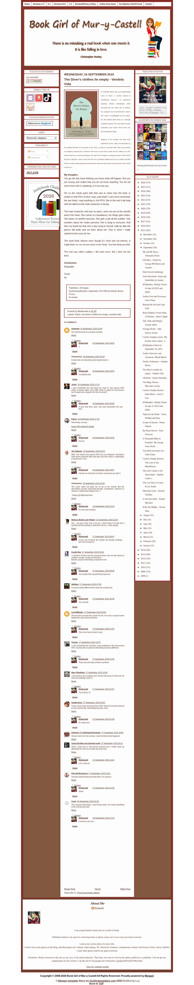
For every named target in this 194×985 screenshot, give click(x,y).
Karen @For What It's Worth (82, 427)
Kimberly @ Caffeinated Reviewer (86, 733)
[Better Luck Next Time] (153, 131)
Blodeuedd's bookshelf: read (152, 120)
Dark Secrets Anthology (153, 272)
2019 (143, 213)
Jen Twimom (76, 451)
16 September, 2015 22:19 (103, 506)
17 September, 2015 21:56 (103, 659)
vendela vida (115, 314)
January (147, 545)
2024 (143, 191)
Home (27, 4)
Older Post (125, 889)
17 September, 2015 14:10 (89, 642)
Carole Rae (76, 552)
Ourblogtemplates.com (103, 981)
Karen (74, 419)
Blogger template (68, 981)
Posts (32, 151)
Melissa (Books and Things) (83, 520)
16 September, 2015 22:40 (107, 520)
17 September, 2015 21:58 (103, 719)
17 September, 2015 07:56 (90, 584)
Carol (73, 801)
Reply (73, 335)
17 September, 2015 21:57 (103, 689)
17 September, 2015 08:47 (103, 537)
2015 (143, 230)
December (148, 234)
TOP (101, 983)
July (145, 519)
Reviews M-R (60, 4)
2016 (143, 226)
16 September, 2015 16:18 (94, 357)
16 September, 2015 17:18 (88, 419)
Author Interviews (107, 4)
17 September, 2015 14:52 (96, 673)
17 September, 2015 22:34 (103, 760)
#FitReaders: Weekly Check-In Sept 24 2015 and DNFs (155, 288)
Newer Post (69, 889)
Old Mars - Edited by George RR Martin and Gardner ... (154, 264)
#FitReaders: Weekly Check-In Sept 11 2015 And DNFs (155, 406)
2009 (143, 571)
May (145, 528)
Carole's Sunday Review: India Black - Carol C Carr (153, 394)
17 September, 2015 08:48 (103, 571)
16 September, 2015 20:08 (94, 483)
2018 (143, 217)
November (148, 239)
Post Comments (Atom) (88, 893)
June (145, 524)
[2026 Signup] (49, 226)
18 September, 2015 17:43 (103, 818)
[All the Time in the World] (153, 149)
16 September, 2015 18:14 (94, 451)
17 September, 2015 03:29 (93, 552)
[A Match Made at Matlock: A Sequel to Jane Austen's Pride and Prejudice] (159, 140)
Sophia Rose (76, 703)
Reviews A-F (39, 4)
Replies (77, 341)
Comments (35, 158)
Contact (148, 4)
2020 (143, 208)
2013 (143, 554)
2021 (143, 204)
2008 (143, 576)
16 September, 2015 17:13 (88, 385)
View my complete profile (97, 967)
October (147, 243)
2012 (143, 558)
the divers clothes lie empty (95, 314)
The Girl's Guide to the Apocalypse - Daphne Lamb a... (153, 475)
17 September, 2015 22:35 (103, 788)
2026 (143, 182)
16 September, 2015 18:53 (103, 343)
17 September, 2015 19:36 (112, 733)
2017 (143, 221)
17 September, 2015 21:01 (99, 773)
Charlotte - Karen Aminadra (155, 378)
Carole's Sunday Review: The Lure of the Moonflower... (153, 462)
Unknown (75, 329)
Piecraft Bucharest (79, 773)
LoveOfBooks (77, 612)
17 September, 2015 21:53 (103, 629)
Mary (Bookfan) (78, 673)
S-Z (70, 4)
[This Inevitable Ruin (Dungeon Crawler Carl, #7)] (141, 149)
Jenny (74, 385)
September (148, 247)
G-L (49, 4)
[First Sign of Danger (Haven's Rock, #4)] (159, 131)
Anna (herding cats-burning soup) (85, 743)
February (147, 541)
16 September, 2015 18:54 (103, 371)
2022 (143, 200)
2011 (143, 563)
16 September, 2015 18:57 (103, 470)
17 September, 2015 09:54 (95, 612)
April (146, 532)
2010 (143, 567)
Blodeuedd (83, 343)
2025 (143, 187)
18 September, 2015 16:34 (88, 801)
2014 (143, 550)
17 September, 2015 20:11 (112, 743)
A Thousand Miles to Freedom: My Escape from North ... (153, 442)
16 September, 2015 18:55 (103, 403)
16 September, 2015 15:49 (91, 329)
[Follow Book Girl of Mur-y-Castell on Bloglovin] (39, 125)
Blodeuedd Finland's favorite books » (152, 167)
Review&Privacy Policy (85, 4)
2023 (143, 195)
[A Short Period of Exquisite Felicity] (141, 140)
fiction (78, 314)
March (146, 537)
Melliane (75, 584)
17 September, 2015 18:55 (94, 703)
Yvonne (74, 642)
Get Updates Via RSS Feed (130, 4)
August (146, 515)
